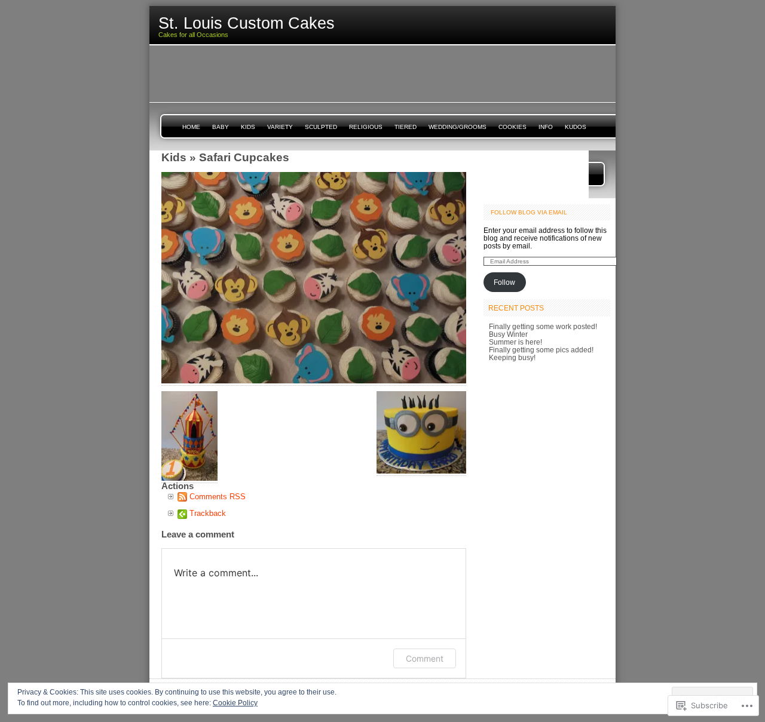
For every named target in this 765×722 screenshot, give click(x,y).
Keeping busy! (512, 357)
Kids (248, 127)
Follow (504, 282)
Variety (280, 127)
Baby (220, 127)
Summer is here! (515, 342)
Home (191, 127)
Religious (365, 127)
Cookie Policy (235, 703)
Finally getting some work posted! (543, 326)
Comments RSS (217, 496)
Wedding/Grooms (457, 127)
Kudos (575, 127)
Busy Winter (508, 334)
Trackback (207, 513)
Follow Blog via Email (529, 212)
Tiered (405, 127)
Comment (424, 658)
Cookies (512, 127)
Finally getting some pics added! (541, 350)
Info (545, 127)
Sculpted (321, 127)
